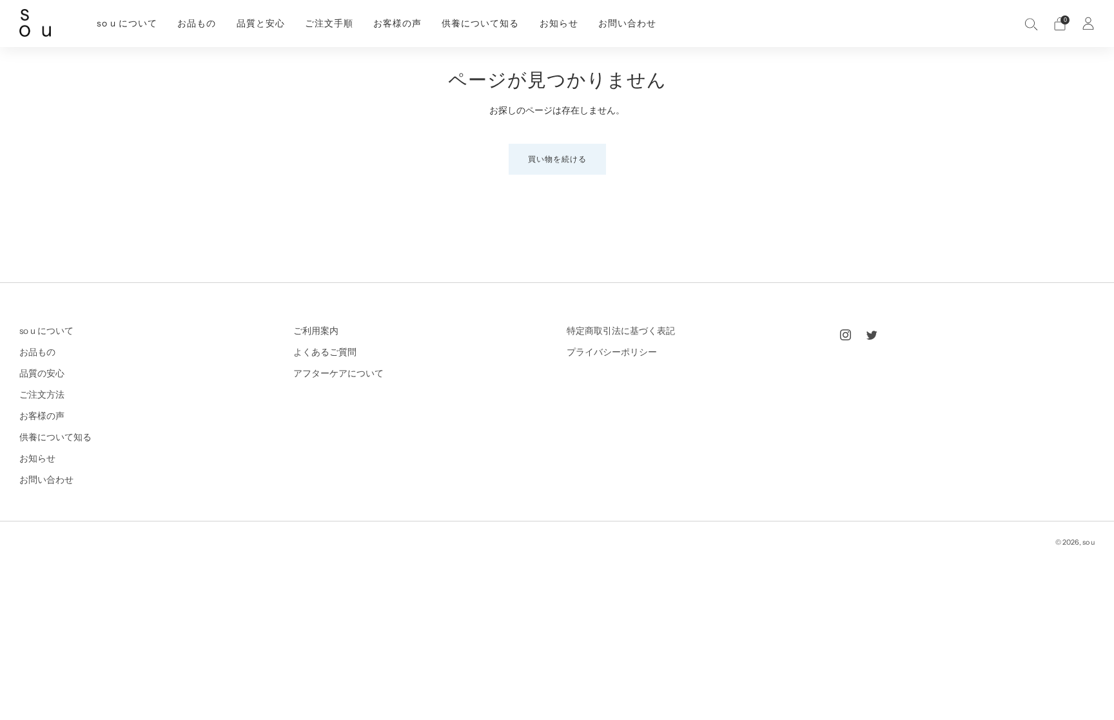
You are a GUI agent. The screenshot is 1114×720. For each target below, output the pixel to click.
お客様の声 (397, 23)
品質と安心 (261, 23)
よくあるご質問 (325, 352)
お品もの (196, 23)
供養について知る (480, 23)
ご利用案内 (315, 331)
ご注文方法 (41, 394)
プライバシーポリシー (612, 352)
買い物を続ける (557, 159)
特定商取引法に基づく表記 (621, 331)
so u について (127, 23)
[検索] (1031, 23)
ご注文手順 (329, 23)
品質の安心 (41, 373)
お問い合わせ (627, 23)
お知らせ (559, 23)
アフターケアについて (338, 373)
